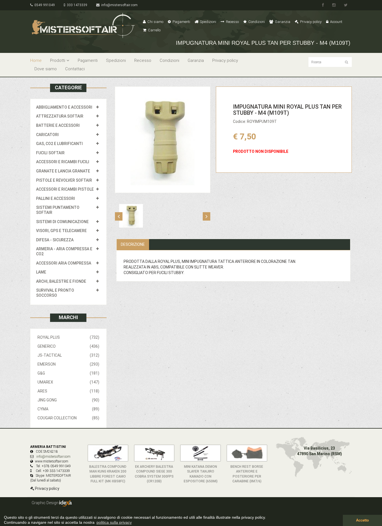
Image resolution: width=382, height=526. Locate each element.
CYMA (68, 409)
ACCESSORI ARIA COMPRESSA (63, 263)
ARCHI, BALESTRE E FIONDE (61, 281)
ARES (68, 391)
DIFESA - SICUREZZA (55, 240)
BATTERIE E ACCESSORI (58, 125)
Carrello (154, 30)
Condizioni (256, 22)
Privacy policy (310, 22)
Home (36, 60)
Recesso (232, 22)
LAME (41, 272)
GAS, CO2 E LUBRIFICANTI (59, 143)
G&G (68, 373)
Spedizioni (207, 22)
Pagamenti (181, 22)
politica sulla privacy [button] (114, 522)
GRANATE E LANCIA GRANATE (63, 171)
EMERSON (68, 364)
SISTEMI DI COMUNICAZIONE (62, 221)
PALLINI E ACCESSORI (55, 198)
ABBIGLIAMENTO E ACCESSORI (64, 107)
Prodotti (57, 60)
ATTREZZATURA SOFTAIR (59, 116)
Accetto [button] (362, 520)
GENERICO (68, 346)
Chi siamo (155, 22)
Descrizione (133, 244)
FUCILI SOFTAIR (50, 153)
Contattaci (75, 68)
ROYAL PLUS (68, 337)
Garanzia (282, 22)
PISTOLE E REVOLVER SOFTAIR (64, 180)
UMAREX (68, 382)
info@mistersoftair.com (119, 5)
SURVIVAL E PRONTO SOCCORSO (55, 293)
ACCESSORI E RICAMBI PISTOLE (65, 189)
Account (335, 22)
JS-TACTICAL (68, 355)
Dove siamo (45, 68)
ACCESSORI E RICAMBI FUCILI (62, 162)
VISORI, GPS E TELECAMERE (61, 230)
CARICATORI (47, 134)
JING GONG (68, 400)
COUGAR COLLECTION (68, 418)
